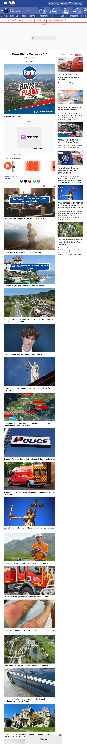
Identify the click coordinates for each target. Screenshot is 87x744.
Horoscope (73, 16)
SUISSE (31, 21)
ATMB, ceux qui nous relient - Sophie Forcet (68, 141)
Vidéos (63, 16)
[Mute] (28, 10)
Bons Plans (14, 16)
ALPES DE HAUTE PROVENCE (56, 21)
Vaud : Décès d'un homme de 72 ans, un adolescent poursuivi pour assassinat (70, 205)
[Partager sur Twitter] (25, 182)
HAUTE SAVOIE (9, 21)
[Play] (2, 10)
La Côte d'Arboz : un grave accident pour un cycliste (69, 76)
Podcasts (44, 16)
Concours (54, 16)
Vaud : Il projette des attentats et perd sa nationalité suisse (68, 170)
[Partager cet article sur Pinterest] (29, 182)
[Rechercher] (81, 3)
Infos (24, 16)
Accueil (4, 16)
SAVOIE (19, 21)
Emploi (83, 16)
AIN (25, 21)
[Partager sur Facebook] (21, 182)
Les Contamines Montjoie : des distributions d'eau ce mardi (70, 242)
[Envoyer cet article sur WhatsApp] (34, 182)
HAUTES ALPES (40, 21)
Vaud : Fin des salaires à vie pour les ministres (69, 108)
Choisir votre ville (78, 21)
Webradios (33, 16)
